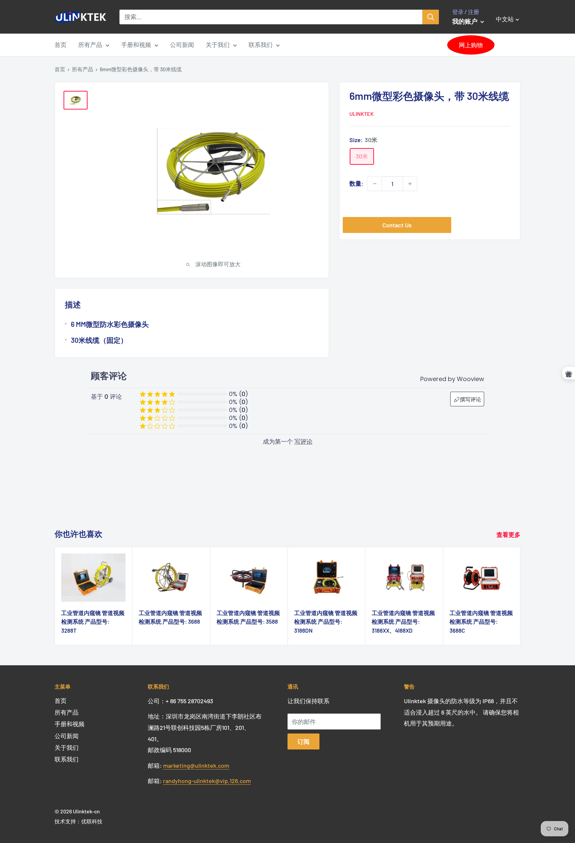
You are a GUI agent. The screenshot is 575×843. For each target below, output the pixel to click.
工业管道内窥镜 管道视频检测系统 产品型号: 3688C (481, 621)
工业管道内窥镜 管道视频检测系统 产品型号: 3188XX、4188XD (403, 621)
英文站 (506, 31)
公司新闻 (182, 44)
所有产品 (90, 44)
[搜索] (430, 17)
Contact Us (397, 225)
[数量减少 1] (375, 184)
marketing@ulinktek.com (196, 765)
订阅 (303, 741)
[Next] (520, 596)
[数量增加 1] (410, 184)
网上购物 (471, 45)
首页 (61, 44)
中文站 (506, 43)
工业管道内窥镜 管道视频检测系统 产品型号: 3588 (248, 617)
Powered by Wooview (452, 379)
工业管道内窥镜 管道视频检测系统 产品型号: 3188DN (325, 621)
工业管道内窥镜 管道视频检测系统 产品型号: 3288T (92, 621)
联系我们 (261, 44)
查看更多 (509, 534)
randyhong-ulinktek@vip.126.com (207, 780)
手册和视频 (136, 44)
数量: (356, 183)
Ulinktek (361, 113)
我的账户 (465, 21)
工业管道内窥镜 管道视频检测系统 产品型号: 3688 (170, 617)
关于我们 (218, 44)
